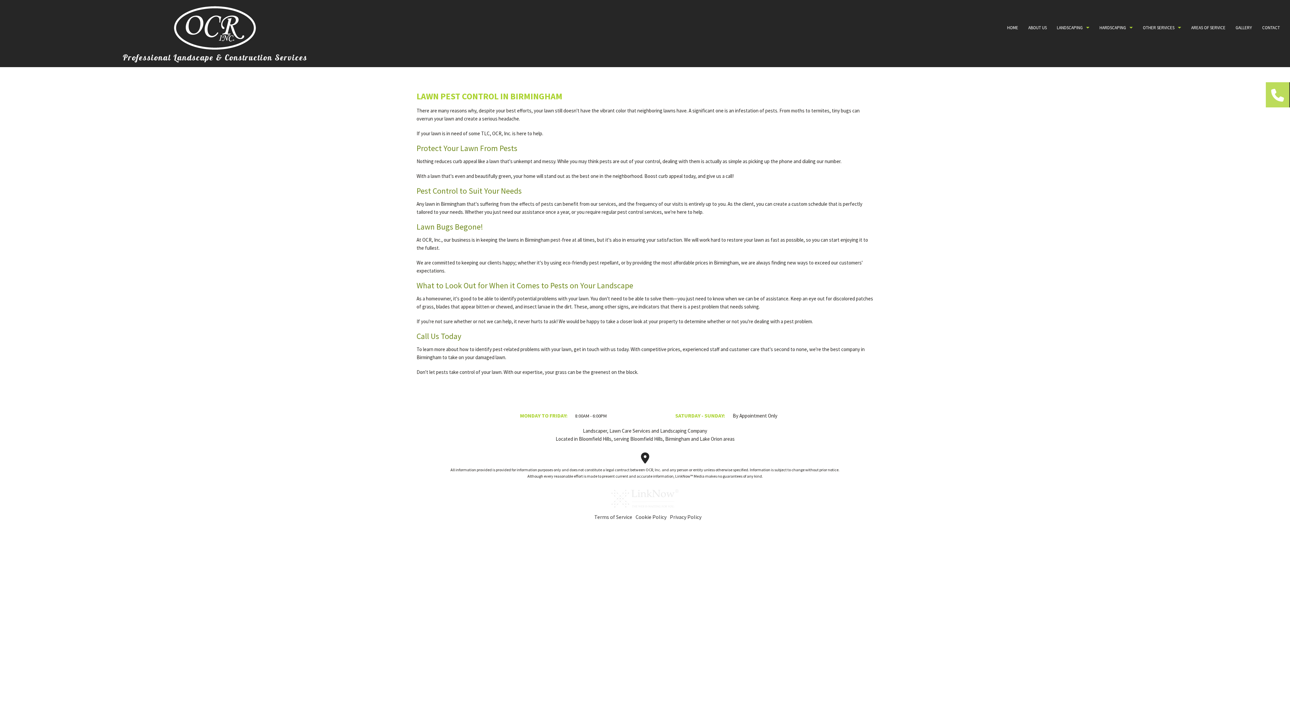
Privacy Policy (685, 517)
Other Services (1158, 28)
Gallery (1244, 28)
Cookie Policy (651, 517)
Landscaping (1070, 28)
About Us (1037, 28)
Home (1012, 28)
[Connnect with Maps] (645, 460)
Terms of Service (613, 517)
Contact (1271, 28)
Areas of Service (1208, 28)
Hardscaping (1113, 28)
